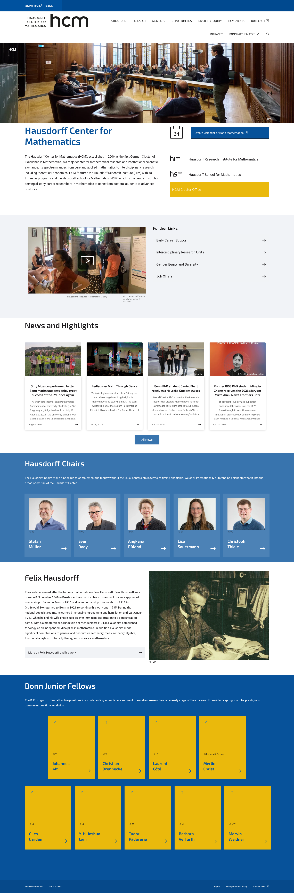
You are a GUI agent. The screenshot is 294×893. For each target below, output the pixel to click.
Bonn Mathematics (242, 34)
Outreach (258, 20)
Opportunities (182, 20)
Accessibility (259, 886)
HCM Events (236, 20)
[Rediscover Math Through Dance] (138, 424)
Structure (118, 20)
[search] (266, 36)
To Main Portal (54, 886)
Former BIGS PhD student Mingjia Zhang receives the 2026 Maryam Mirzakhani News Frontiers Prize (237, 390)
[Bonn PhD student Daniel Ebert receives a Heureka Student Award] (199, 424)
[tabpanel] (147, 83)
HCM (12, 50)
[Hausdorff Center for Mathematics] (56, 20)
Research (139, 20)
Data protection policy (236, 886)
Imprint (217, 886)
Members (158, 20)
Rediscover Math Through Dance (114, 386)
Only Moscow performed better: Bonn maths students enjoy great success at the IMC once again (53, 390)
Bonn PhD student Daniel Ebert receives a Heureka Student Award (176, 388)
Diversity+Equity (210, 20)
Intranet (216, 34)
